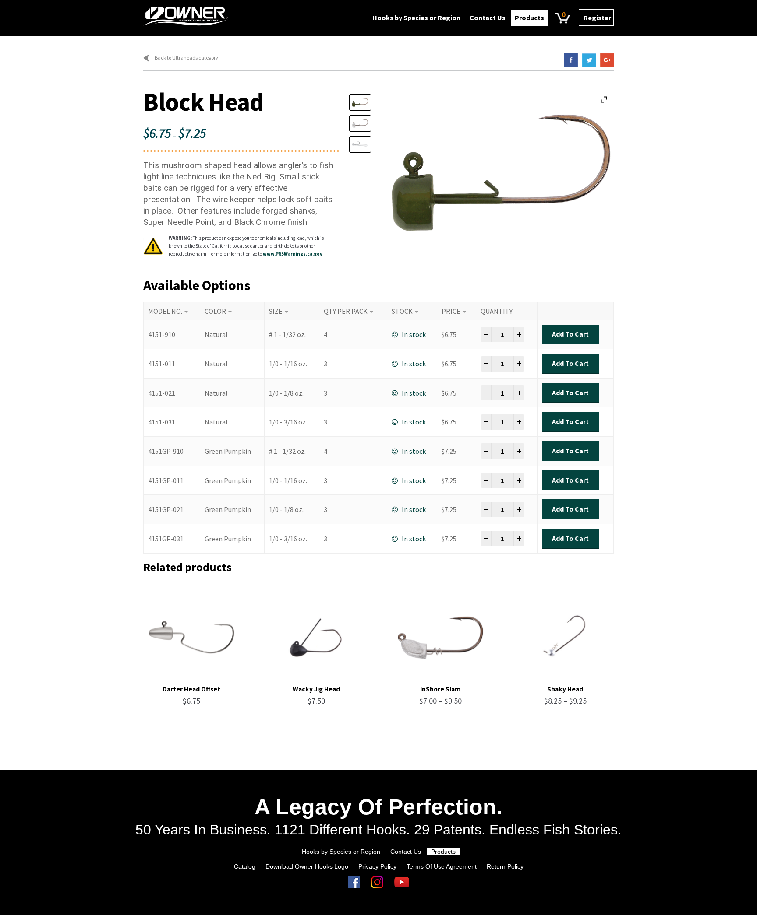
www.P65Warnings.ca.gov (292, 254)
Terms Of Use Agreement (442, 866)
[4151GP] (364, 102)
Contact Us (488, 17)
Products (529, 17)
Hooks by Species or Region (416, 17)
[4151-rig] (364, 144)
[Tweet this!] (587, 60)
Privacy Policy (377, 866)
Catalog (244, 866)
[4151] (364, 123)
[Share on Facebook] (569, 60)
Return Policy (505, 866)
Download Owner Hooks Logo (306, 866)
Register (597, 17)
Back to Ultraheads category (186, 57)
